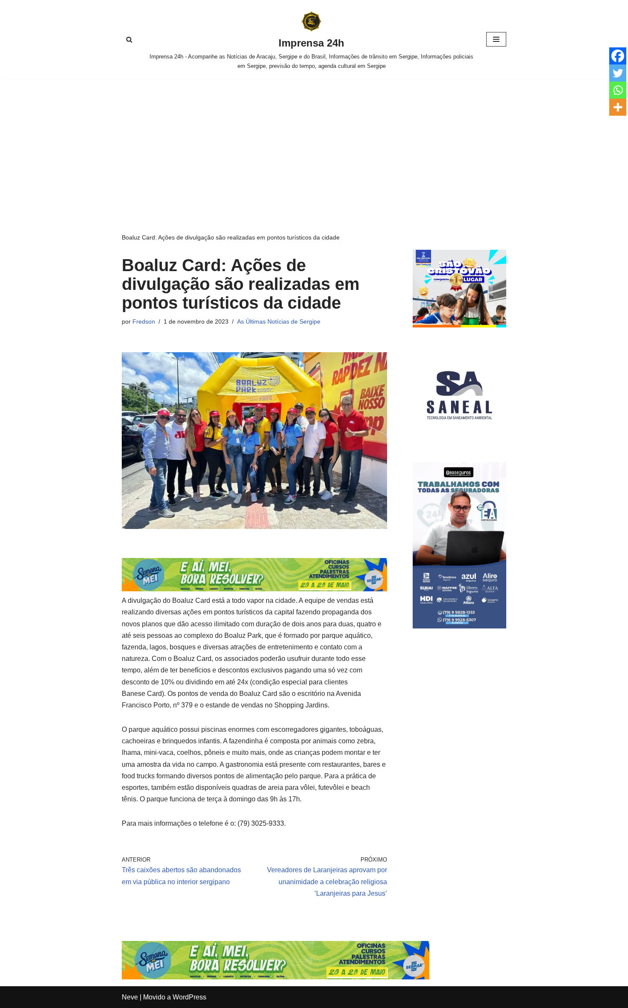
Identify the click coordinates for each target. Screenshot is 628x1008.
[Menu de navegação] (496, 39)
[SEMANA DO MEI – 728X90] (254, 589)
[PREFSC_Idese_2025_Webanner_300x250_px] (459, 325)
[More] (617, 107)
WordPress (189, 997)
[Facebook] (617, 55)
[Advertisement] (314, 143)
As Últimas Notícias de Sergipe (278, 321)
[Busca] (129, 39)
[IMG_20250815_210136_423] (459, 626)
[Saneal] (459, 439)
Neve (130, 997)
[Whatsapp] (617, 90)
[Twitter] (617, 73)
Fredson (143, 321)
